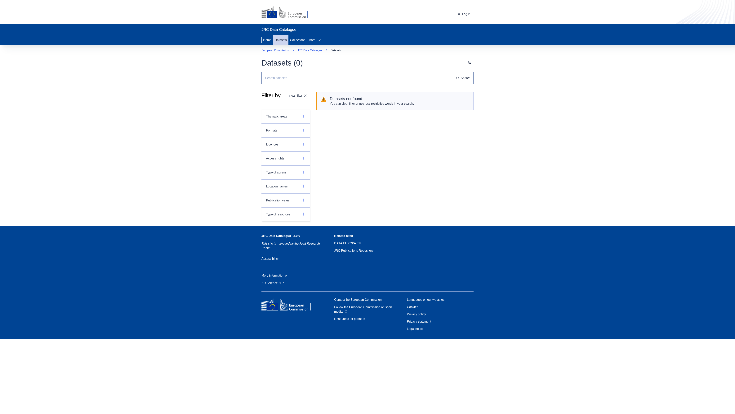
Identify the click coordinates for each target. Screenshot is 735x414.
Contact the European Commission (358, 299)
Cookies (412, 307)
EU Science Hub (272, 283)
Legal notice (415, 328)
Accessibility (269, 258)
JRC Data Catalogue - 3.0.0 (280, 235)
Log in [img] (466, 14)
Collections (297, 40)
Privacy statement (419, 321)
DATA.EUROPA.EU (347, 243)
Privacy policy (416, 314)
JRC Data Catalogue (309, 50)
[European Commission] (287, 12)
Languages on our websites (425, 299)
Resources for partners (349, 318)
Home (267, 40)
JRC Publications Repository (353, 250)
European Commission (275, 50)
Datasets (281, 40)
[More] (320, 40)
